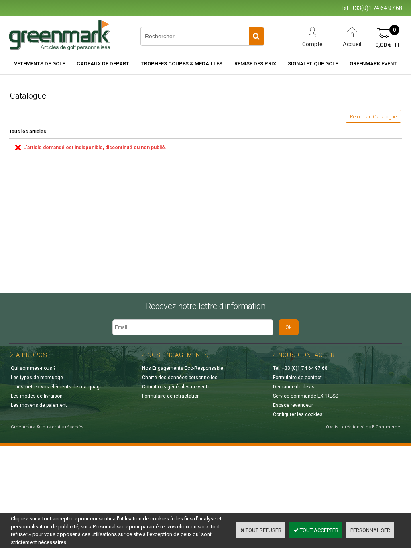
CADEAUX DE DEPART (103, 64)
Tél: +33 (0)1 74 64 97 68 (300, 368)
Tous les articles (27, 131)
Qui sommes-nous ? (33, 368)
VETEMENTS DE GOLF (39, 64)
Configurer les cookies (298, 414)
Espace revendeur (293, 405)
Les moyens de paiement (39, 405)
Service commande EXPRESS (305, 396)
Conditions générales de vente (176, 387)
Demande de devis (294, 387)
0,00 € (387, 45)
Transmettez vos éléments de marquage (56, 387)
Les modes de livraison (37, 396)
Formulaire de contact (297, 377)
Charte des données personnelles (180, 377)
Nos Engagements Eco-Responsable (182, 368)
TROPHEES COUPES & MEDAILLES (181, 64)
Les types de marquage (37, 377)
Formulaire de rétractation (171, 396)
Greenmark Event (373, 64)
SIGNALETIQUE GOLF (313, 64)
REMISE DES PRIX (255, 64)
